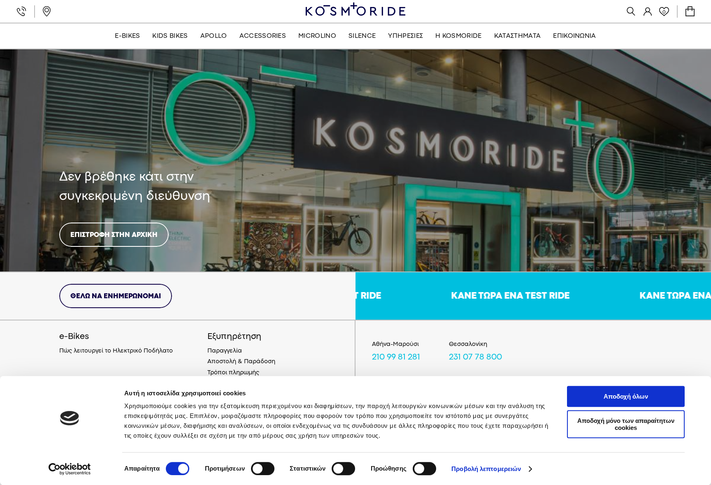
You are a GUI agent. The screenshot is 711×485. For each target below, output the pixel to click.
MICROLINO (317, 36)
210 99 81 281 (396, 357)
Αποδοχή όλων (626, 396)
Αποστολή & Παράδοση (241, 361)
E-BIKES (127, 36)
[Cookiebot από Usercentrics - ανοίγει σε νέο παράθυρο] (70, 469)
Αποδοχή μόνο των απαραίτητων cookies (625, 424)
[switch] (262, 468)
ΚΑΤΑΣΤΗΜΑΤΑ (517, 36)
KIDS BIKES (170, 36)
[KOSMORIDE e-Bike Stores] (355, 9)
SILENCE (362, 36)
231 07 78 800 (475, 357)
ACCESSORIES (262, 36)
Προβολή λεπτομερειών (486, 468)
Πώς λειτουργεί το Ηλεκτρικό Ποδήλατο (116, 351)
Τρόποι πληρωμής (233, 373)
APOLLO (213, 36)
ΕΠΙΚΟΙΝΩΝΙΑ (574, 36)
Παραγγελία (224, 351)
